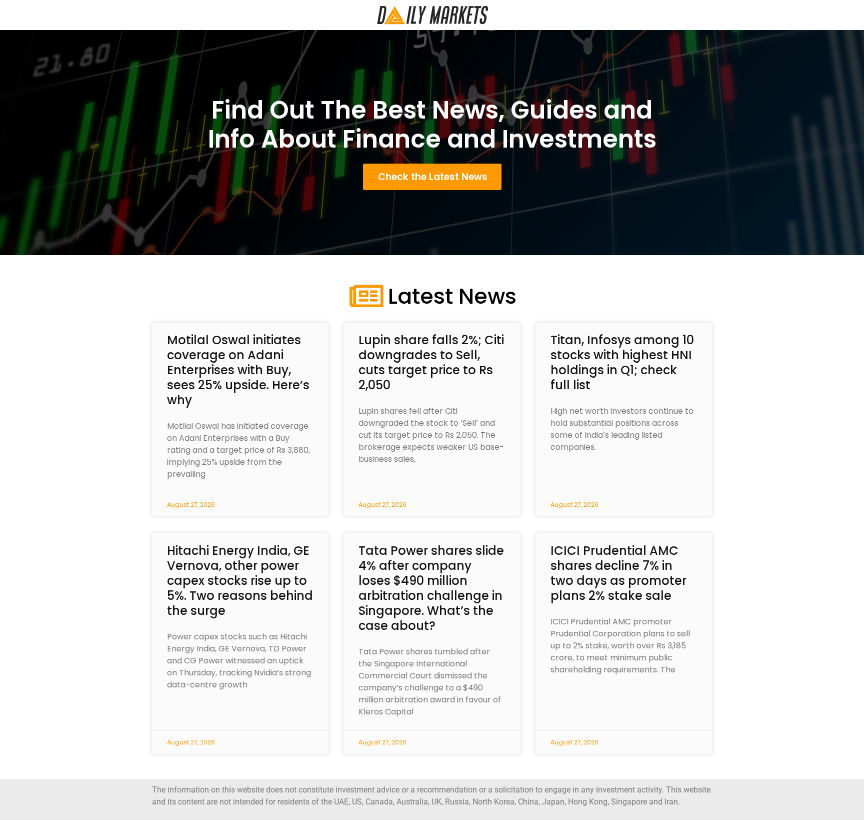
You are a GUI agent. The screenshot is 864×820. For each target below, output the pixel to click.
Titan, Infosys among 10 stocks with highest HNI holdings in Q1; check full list (622, 362)
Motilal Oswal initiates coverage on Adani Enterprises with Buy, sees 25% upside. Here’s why (238, 370)
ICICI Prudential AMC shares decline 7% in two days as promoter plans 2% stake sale (618, 573)
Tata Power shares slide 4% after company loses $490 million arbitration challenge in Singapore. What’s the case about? (431, 588)
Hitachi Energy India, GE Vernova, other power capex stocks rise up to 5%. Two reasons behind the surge (240, 580)
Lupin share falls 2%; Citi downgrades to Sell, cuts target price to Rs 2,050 (431, 362)
